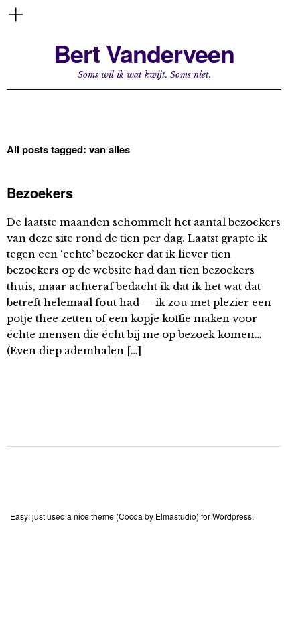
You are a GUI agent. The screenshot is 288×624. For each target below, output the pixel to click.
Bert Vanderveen (144, 53)
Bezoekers (40, 192)
